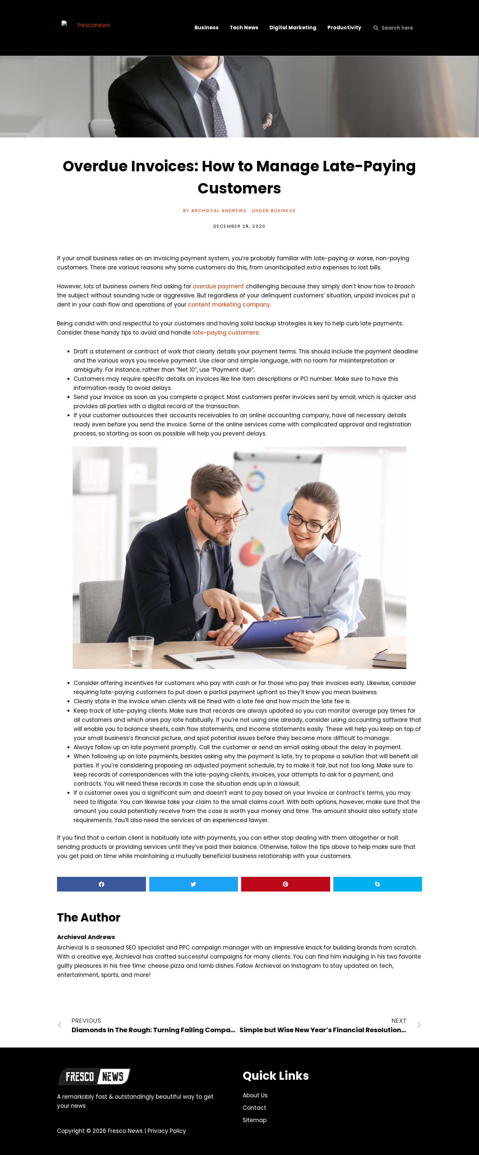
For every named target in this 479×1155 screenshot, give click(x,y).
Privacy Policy (167, 1131)
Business (207, 27)
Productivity (344, 27)
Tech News (244, 27)
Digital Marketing (292, 27)
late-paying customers (225, 332)
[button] (101, 884)
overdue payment (218, 286)
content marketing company (229, 304)
